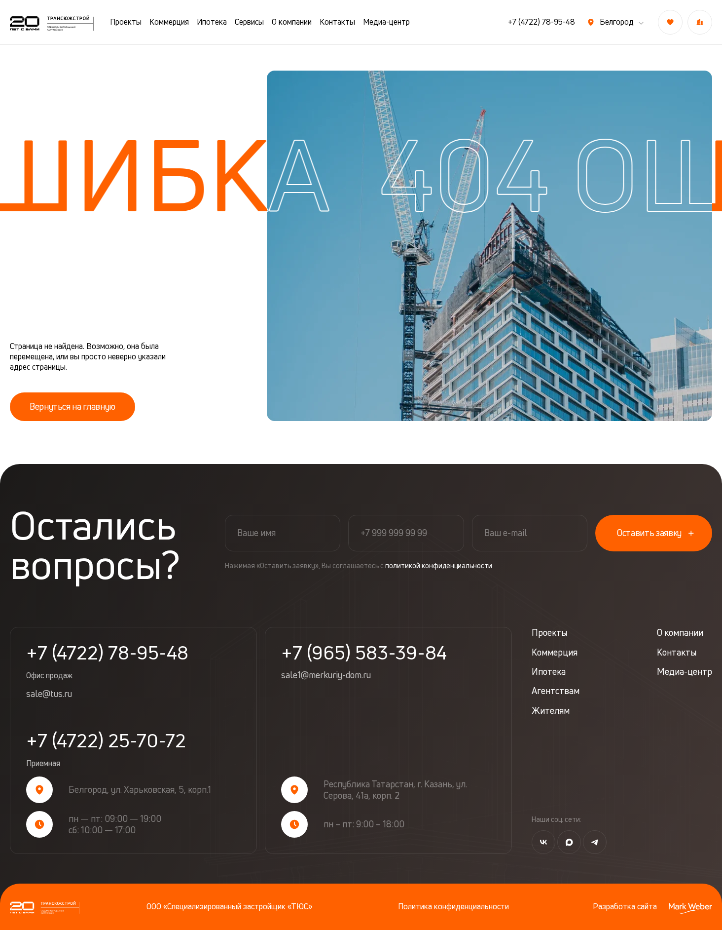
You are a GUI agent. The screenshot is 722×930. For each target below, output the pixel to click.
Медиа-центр (386, 22)
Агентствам (555, 691)
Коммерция (169, 22)
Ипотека (212, 22)
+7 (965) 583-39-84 (364, 652)
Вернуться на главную (72, 406)
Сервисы (249, 22)
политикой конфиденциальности (438, 565)
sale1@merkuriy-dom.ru (326, 675)
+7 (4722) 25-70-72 (106, 750)
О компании (292, 22)
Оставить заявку (649, 533)
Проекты (126, 22)
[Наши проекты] (699, 22)
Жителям (551, 710)
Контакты (337, 22)
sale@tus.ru (49, 694)
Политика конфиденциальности (453, 906)
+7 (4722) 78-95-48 (541, 22)
